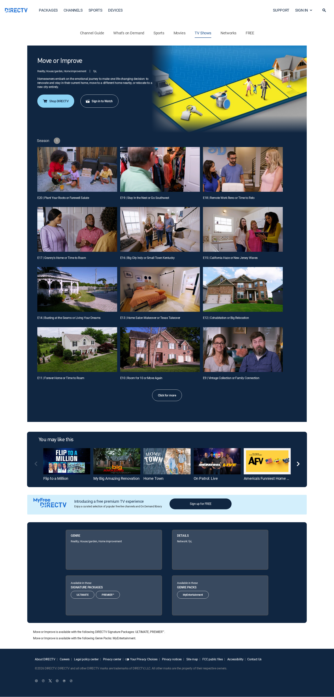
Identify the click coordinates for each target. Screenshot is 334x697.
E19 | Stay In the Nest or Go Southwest (144, 198)
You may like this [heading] (56, 440)
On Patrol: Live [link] (206, 478)
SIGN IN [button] (301, 10)
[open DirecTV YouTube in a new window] (64, 680)
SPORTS (95, 10)
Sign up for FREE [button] (200, 504)
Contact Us (254, 659)
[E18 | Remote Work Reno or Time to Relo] (243, 169)
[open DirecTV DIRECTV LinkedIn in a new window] (36, 680)
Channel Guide (92, 32)
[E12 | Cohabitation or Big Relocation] (243, 289)
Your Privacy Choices (144, 659)
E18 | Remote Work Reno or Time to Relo (228, 198)
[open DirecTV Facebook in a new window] (43, 680)
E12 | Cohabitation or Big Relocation (226, 318)
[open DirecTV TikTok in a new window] (71, 680)
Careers (64, 659)
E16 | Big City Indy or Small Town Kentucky (147, 258)
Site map (192, 659)
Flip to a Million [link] (55, 478)
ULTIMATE (83, 594)
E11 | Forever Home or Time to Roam (60, 378)
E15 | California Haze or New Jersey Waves (230, 258)
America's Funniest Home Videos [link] (271, 478)
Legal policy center (86, 659)
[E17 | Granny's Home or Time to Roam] (77, 229)
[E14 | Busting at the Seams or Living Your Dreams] (77, 289)
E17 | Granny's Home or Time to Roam (61, 258)
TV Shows (203, 32)
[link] (66, 461)
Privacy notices (171, 659)
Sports (158, 32)
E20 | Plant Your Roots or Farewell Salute (63, 198)
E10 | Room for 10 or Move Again (141, 378)
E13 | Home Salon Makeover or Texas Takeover (150, 318)
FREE (250, 32)
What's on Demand (128, 32)
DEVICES (115, 10)
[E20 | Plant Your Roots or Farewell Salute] (77, 169)
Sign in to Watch (102, 101)
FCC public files (212, 659)
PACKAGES (48, 10)
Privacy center (111, 659)
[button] (324, 10)
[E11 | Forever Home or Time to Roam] (77, 349)
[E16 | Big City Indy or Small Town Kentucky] (160, 229)
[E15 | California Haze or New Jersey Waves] (243, 229)
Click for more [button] (167, 395)
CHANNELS (73, 10)
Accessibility (235, 659)
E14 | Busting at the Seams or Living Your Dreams (69, 318)
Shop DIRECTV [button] (58, 101)
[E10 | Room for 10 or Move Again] (160, 349)
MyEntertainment (193, 594)
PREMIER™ (108, 594)
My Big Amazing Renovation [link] (116, 478)
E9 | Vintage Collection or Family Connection (231, 378)
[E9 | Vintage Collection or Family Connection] (243, 349)
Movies (180, 32)
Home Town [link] (153, 478)
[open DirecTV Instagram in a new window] (57, 680)
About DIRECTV (45, 659)
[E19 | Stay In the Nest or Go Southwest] (160, 169)
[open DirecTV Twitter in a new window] (50, 680)
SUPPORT (281, 10)
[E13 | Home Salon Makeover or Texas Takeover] (160, 289)
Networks (228, 32)
